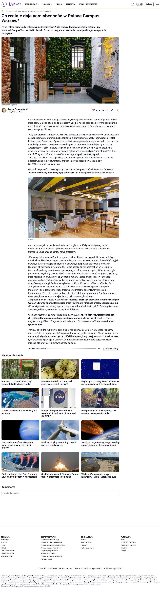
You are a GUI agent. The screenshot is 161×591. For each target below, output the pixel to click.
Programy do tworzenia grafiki (51, 556)
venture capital (91, 154)
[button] (139, 4)
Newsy (83, 540)
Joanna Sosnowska (16, 109)
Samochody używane (128, 545)
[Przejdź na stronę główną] (4, 6)
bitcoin (75, 309)
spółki (80, 154)
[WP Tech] (17, 4)
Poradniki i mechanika (128, 542)
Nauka (59, 4)
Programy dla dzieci (48, 553)
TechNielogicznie (6, 556)
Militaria (70, 4)
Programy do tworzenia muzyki (51, 542)
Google (74, 122)
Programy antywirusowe (49, 551)
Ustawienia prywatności (112, 568)
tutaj (48, 586)
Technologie (31, 4)
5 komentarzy (100, 110)
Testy (123, 540)
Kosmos (46, 4)
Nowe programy (46, 559)
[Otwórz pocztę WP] (132, 4)
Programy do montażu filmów (51, 548)
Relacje (123, 551)
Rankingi (84, 545)
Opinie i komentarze (88, 4)
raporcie (73, 299)
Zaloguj (149, 4)
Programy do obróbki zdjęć (50, 540)
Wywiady (124, 548)
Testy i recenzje (86, 542)
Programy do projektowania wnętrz (53, 545)
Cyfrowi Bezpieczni (7, 553)
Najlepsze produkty (87, 548)
